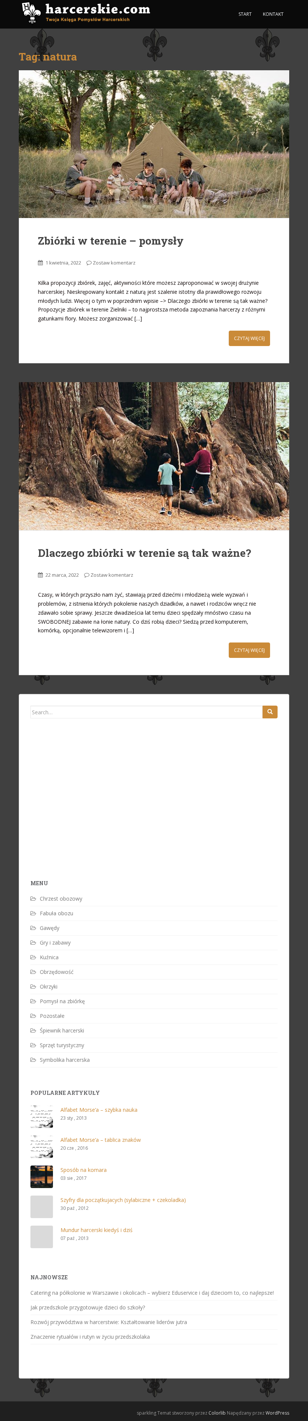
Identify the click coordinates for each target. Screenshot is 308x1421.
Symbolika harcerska (65, 1059)
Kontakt (273, 14)
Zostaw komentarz (114, 262)
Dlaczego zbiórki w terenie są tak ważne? (144, 553)
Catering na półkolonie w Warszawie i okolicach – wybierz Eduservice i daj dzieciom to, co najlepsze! (152, 1292)
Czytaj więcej (249, 338)
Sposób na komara (83, 1169)
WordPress (277, 1413)
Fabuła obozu (56, 913)
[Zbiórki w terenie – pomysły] (154, 144)
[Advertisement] (86, 812)
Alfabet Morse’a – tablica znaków (100, 1139)
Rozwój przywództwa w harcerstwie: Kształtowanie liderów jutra (108, 1322)
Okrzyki (48, 986)
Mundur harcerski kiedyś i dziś (96, 1230)
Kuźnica (49, 957)
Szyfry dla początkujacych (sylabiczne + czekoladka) (123, 1199)
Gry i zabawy (55, 942)
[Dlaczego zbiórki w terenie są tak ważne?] (154, 456)
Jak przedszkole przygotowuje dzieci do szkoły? (87, 1307)
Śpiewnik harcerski (62, 1030)
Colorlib (217, 1413)
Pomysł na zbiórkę (62, 1001)
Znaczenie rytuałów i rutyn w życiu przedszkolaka (90, 1336)
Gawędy (49, 927)
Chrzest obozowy (61, 898)
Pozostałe (52, 1015)
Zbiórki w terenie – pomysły (111, 241)
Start (245, 14)
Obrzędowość (57, 971)
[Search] (270, 712)
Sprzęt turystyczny (62, 1045)
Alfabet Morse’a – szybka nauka (98, 1109)
